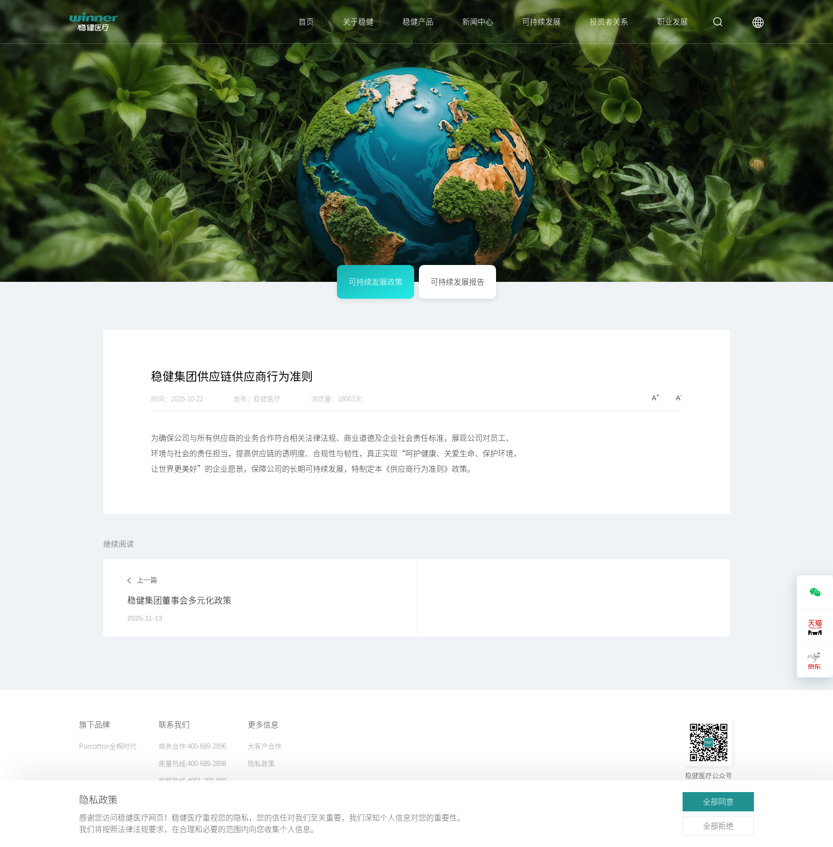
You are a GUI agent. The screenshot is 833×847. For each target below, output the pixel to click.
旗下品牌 (94, 724)
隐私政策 (261, 763)
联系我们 (174, 724)
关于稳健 (358, 22)
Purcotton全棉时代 (107, 746)
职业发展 (672, 22)
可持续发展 (541, 22)
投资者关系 (609, 22)
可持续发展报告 (457, 282)
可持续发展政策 (376, 282)
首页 (306, 22)
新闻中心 (477, 22)
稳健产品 (418, 22)
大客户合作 (265, 746)
